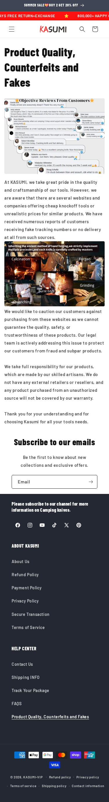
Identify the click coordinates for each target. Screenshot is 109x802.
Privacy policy (87, 777)
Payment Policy (27, 587)
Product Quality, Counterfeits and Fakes (50, 716)
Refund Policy (25, 574)
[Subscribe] (90, 482)
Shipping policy (54, 786)
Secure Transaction (31, 614)
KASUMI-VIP (33, 777)
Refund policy (60, 777)
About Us (21, 561)
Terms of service (23, 786)
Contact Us (22, 664)
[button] (11, 29)
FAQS (17, 703)
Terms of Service (28, 627)
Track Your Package (30, 690)
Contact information (88, 786)
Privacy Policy (25, 600)
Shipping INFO (26, 677)
